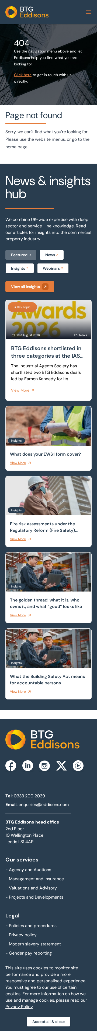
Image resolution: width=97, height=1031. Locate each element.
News (50, 254)
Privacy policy (21, 935)
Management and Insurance (34, 879)
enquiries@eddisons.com (44, 804)
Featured (19, 254)
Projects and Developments (34, 897)
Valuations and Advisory (31, 888)
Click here (23, 74)
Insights (18, 268)
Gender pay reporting (28, 953)
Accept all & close (48, 1021)
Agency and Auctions (28, 869)
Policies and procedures (31, 925)
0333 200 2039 (29, 796)
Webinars (51, 268)
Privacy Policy (19, 1006)
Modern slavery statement (33, 944)
